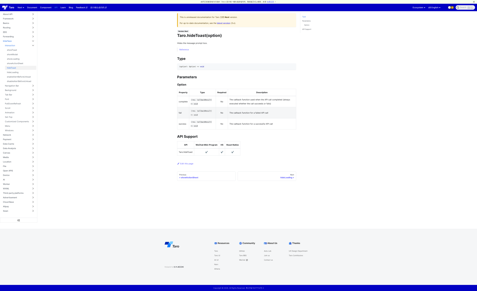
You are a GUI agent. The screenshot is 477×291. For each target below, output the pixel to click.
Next (20, 7)
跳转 (5, 32)
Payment (7, 139)
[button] (451, 7)
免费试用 (270, 2)
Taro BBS (243, 255)
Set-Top (8, 117)
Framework (8, 18)
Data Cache (8, 144)
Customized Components (17, 121)
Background (10, 90)
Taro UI (217, 255)
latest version (223, 23)
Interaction (10, 45)
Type (304, 17)
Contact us (268, 260)
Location (7, 161)
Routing (6, 27)
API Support (306, 29)
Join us (267, 255)
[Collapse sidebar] (18, 220)
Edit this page (186, 163)
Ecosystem (418, 7)
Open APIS (8, 170)
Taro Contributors (296, 255)
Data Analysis (9, 148)
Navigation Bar (12, 85)
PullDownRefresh (13, 103)
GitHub (242, 251)
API (56, 7)
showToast (12, 50)
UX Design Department (298, 251)
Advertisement (10, 197)
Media (6, 157)
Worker (6, 184)
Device (6, 175)
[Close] (474, 2)
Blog (71, 7)
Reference (184, 49)
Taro (216, 251)
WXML (6, 188)
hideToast (11, 68)
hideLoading (13, 72)
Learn (63, 7)
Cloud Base (8, 202)
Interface (7, 41)
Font (7, 99)
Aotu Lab (267, 251)
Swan (5, 211)
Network (7, 135)
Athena (217, 269)
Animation (9, 112)
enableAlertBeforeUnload (19, 77)
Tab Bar (8, 94)
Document (32, 7)
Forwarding (8, 36)
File (4, 166)
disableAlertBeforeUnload (19, 81)
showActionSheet (15, 63)
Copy (292, 66)
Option (306, 25)
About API (7, 14)
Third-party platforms (13, 193)
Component (45, 7)
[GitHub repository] (445, 7)
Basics (6, 23)
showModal (12, 54)
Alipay (6, 206)
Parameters (306, 21)
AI (4, 179)
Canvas (6, 153)
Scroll (7, 108)
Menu (7, 126)
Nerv (216, 264)
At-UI (216, 260)
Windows (9, 130)
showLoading (13, 59)
